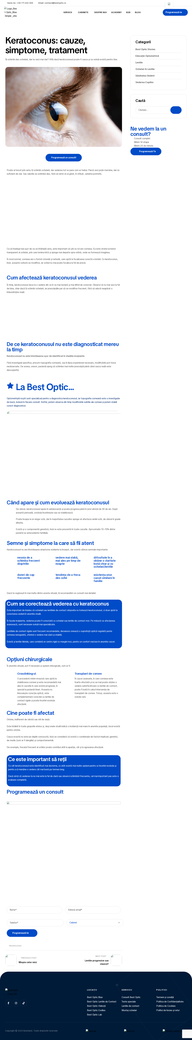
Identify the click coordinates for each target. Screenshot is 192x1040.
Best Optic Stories (145, 49)
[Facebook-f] (8, 1003)
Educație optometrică (147, 55)
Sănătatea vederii (144, 75)
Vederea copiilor (144, 82)
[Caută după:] (158, 110)
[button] (175, 12)
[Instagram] (16, 1003)
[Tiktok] (24, 1003)
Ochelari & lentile (145, 69)
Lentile (139, 62)
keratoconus (15, 945)
